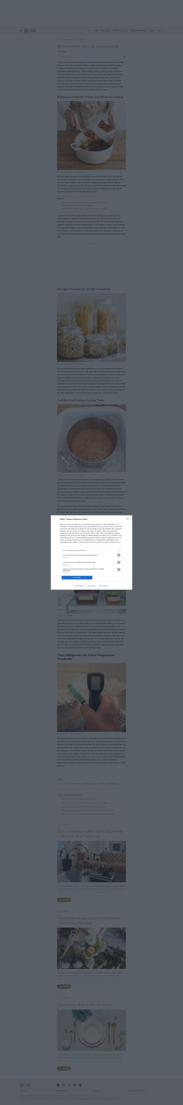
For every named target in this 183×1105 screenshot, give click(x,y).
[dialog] (91, 552)
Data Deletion (79, 586)
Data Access (91, 586)
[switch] (118, 555)
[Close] (128, 519)
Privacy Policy (103, 586)
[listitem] (91, 550)
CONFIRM (77, 577)
